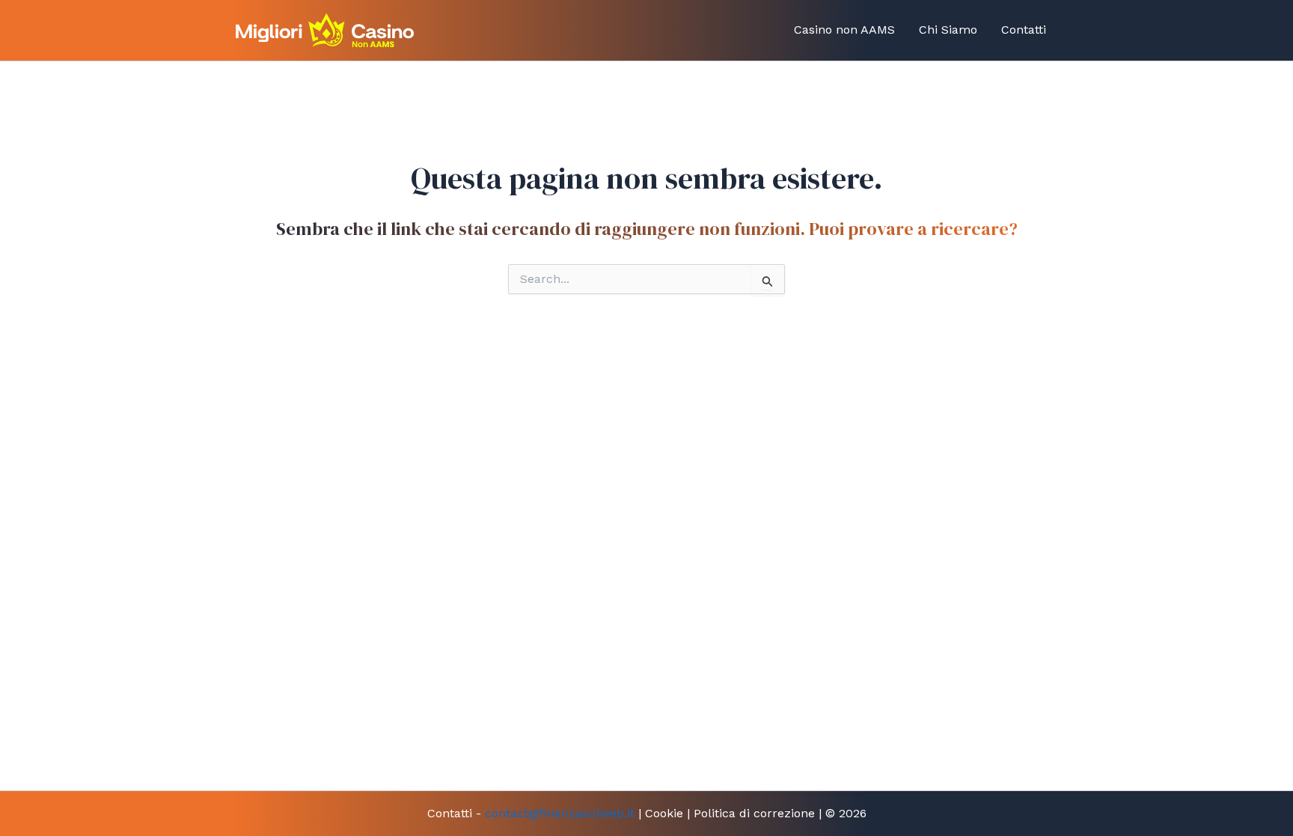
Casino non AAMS (844, 29)
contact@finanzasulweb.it (560, 813)
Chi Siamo (948, 29)
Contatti (1023, 29)
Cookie (664, 813)
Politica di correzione (754, 813)
